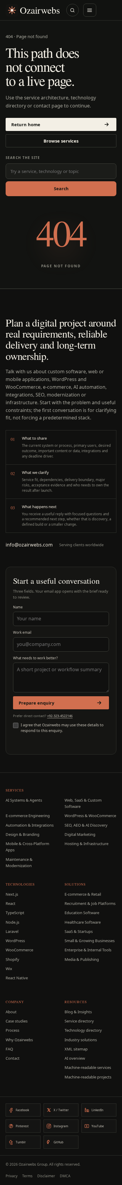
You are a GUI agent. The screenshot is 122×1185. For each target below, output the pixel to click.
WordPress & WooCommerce (90, 815)
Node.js (12, 922)
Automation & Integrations (30, 825)
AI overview (75, 1058)
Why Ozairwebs (19, 1039)
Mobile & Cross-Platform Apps (27, 847)
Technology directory (83, 1030)
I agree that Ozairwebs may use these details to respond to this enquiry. (62, 727)
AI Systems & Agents (24, 800)
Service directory (79, 1021)
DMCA (65, 1175)
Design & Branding (22, 834)
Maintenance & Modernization (19, 862)
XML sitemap (76, 1049)
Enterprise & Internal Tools (88, 950)
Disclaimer (46, 1175)
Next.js (12, 894)
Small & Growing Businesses (90, 940)
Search (61, 188)
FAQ (9, 1049)
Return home (25, 124)
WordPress (15, 940)
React (10, 903)
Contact (13, 1058)
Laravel (12, 931)
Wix (9, 968)
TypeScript (15, 912)
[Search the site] (72, 10)
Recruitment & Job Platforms (90, 903)
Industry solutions (81, 1039)
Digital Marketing (80, 834)
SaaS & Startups (79, 931)
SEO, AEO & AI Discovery (86, 825)
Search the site (23, 157)
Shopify (12, 959)
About (11, 1011)
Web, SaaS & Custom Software (83, 803)
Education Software (82, 912)
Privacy (11, 1175)
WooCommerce (19, 950)
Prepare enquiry (36, 703)
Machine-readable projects (88, 1077)
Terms (27, 1175)
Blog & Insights (78, 1011)
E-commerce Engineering (28, 815)
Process (12, 1030)
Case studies (17, 1021)
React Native (17, 978)
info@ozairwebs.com (29, 544)
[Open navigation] (89, 10)
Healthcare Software (83, 922)
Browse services (61, 141)
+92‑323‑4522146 (60, 716)
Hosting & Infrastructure (86, 843)
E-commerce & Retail (83, 894)
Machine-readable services (88, 1067)
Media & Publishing (82, 959)
